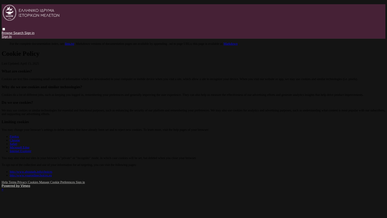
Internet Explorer (20, 151)
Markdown (231, 43)
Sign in (29, 33)
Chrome (15, 140)
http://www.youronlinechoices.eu (31, 175)
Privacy (22, 182)
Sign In (7, 36)
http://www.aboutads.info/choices (31, 171)
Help (5, 182)
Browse (7, 33)
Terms (13, 182)
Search (18, 33)
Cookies (33, 182)
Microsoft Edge (19, 147)
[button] (3, 29)
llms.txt (69, 43)
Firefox (14, 136)
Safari (13, 144)
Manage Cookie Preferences (57, 182)
